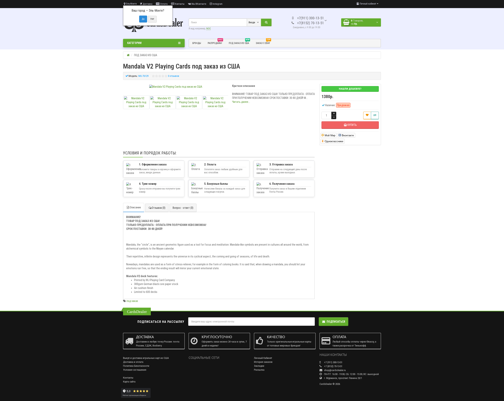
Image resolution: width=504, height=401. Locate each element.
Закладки (259, 365)
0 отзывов (173, 75)
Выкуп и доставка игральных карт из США (146, 357)
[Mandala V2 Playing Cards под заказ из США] (175, 86)
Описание (135, 207)
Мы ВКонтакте (198, 4)
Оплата (163, 4)
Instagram (217, 4)
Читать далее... (241, 101)
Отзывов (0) (158, 207)
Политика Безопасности (136, 365)
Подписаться (336, 321)
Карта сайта (129, 381)
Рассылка (259, 369)
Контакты (179, 4)
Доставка (147, 4)
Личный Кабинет (263, 357)
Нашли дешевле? (350, 88)
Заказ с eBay (263, 43)
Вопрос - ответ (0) (183, 207)
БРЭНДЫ (196, 43)
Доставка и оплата (133, 361)
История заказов (263, 361)
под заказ (132, 301)
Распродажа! (215, 43)
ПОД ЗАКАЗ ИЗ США (239, 43)
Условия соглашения (134, 369)
